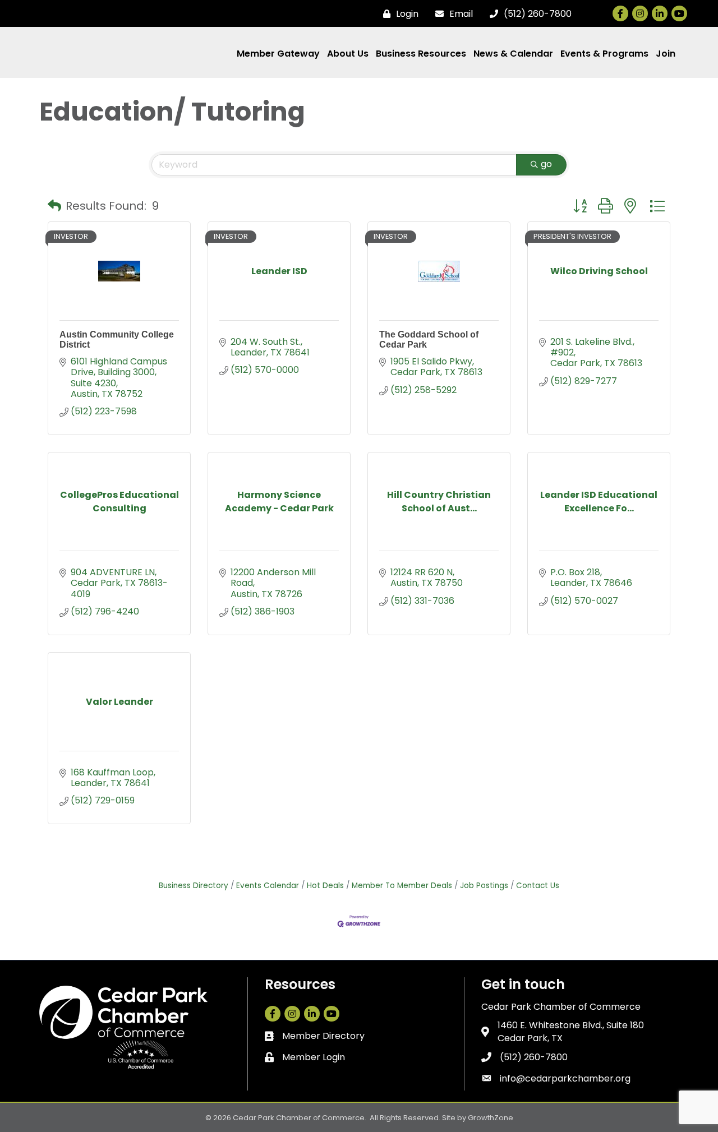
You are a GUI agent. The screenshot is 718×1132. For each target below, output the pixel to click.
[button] (54, 206)
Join (665, 53)
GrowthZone (490, 1117)
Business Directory (193, 885)
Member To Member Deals (402, 885)
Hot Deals (325, 885)
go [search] (546, 164)
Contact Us (537, 885)
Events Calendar (267, 885)
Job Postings (484, 885)
